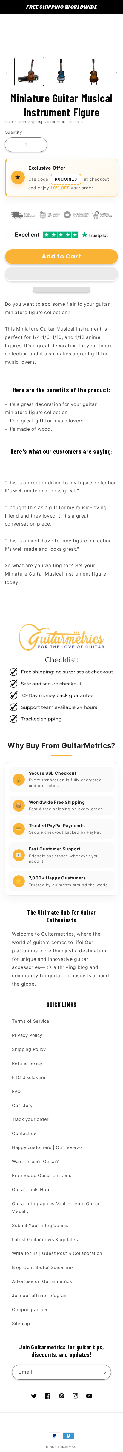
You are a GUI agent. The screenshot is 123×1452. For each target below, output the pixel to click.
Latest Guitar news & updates (45, 1239)
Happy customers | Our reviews (47, 1147)
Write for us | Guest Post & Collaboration (57, 1253)
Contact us (24, 1133)
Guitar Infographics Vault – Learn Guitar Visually (55, 1207)
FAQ (16, 1091)
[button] (62, 274)
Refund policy (27, 1063)
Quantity (13, 132)
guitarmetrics (67, 1446)
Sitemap (21, 1323)
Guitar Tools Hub (30, 1189)
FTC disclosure (29, 1077)
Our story (22, 1105)
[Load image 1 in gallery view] (29, 71)
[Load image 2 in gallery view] (61, 71)
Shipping (35, 122)
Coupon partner (30, 1309)
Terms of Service (31, 1021)
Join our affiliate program (40, 1295)
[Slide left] (6, 73)
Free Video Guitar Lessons (42, 1175)
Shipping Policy (29, 1049)
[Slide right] (116, 73)
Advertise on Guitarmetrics (42, 1281)
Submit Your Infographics (40, 1225)
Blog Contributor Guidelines (43, 1267)
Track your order (30, 1119)
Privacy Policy (27, 1035)
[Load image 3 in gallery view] (93, 71)
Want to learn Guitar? (35, 1161)
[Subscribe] (104, 1372)
